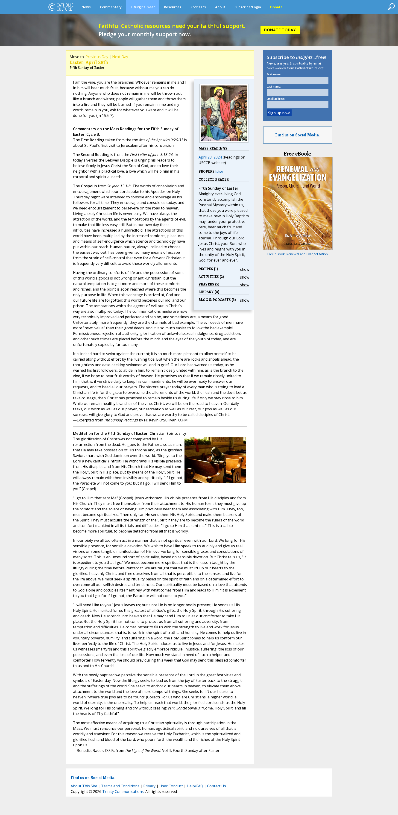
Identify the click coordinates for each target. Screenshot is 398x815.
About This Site (84, 786)
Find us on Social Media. (297, 135)
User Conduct (171, 786)
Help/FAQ (195, 786)
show (244, 269)
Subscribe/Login (247, 7)
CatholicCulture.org (61, 7)
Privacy (149, 786)
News (86, 7)
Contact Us (216, 786)
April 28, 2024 (210, 157)
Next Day (120, 56)
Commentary (111, 7)
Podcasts (198, 7)
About (220, 7)
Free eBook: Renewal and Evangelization (297, 254)
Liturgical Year (143, 7)
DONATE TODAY (280, 29)
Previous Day (96, 56)
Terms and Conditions (120, 786)
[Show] (220, 171)
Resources (172, 7)
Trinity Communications (123, 791)
